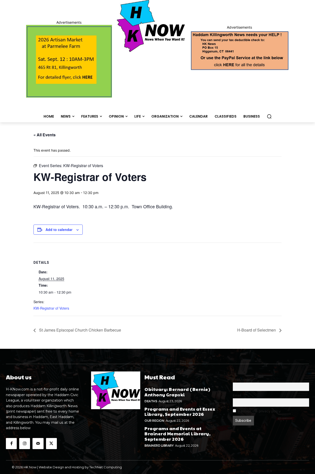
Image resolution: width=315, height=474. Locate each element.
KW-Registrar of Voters (51, 308)
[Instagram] (24, 443)
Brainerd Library (158, 445)
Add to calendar (59, 229)
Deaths (150, 401)
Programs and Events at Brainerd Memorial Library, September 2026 (177, 433)
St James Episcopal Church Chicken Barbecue (79, 330)
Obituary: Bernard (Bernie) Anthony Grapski (177, 392)
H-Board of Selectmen (257, 330)
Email (237, 395)
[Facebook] (11, 443)
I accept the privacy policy (259, 411)
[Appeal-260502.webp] (239, 50)
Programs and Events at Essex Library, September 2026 (179, 411)
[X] (51, 443)
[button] (269, 116)
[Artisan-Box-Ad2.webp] (69, 61)
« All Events (44, 135)
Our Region (154, 420)
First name (241, 380)
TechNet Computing (105, 467)
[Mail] (37, 443)
